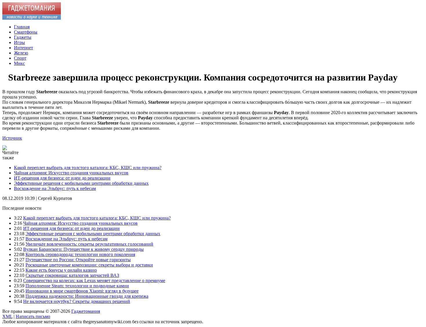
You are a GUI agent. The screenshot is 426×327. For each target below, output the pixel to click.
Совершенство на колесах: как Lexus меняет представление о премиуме (94, 280)
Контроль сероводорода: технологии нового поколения (80, 254)
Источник (12, 138)
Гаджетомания (85, 311)
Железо (21, 52)
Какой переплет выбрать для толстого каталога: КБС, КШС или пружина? (87, 167)
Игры (19, 42)
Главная (22, 26)
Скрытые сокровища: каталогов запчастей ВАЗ (72, 275)
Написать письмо (33, 316)
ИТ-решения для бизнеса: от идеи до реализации (62, 178)
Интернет (23, 47)
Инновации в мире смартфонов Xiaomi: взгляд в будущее (82, 290)
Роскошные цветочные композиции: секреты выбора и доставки (89, 264)
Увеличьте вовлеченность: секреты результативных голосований (89, 244)
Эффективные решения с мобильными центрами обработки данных (81, 183)
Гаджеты (22, 37)
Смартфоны (25, 32)
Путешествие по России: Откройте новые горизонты (78, 259)
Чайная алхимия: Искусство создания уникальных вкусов (71, 172)
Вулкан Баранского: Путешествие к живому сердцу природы (83, 249)
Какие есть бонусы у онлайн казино (61, 270)
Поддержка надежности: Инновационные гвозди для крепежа (87, 296)
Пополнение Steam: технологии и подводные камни (77, 285)
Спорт (20, 58)
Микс (19, 63)
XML (7, 316)
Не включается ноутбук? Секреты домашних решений (76, 301)
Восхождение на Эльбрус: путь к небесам (55, 188)
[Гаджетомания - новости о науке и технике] (31, 18)
